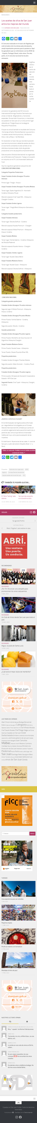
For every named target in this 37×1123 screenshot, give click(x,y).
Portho (17, 751)
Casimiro (15, 727)
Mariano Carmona (25, 743)
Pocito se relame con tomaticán (12, 947)
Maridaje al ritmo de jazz (9, 970)
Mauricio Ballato (11, 746)
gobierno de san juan (22, 738)
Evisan (13, 738)
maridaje (4, 746)
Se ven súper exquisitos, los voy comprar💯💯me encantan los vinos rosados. (20, 1056)
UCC (24, 475)
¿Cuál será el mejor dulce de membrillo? (16, 672)
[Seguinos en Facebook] (34, 512)
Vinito (3, 760)
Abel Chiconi (6, 722)
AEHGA (12, 722)
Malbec (6, 743)
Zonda (24, 760)
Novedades (5, 15)
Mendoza (19, 746)
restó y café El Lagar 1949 (26, 751)
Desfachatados (7, 735)
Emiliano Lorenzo (18, 735)
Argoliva (4, 472)
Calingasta (21, 724)
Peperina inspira (7, 923)
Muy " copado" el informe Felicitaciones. (21, 1029)
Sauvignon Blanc (27, 754)
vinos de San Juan (13, 759)
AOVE (26, 469)
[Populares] (26, 1022)
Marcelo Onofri (15, 743)
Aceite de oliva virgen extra (16, 469)
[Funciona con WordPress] (13, 1112)
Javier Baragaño (11, 740)
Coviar (23, 733)
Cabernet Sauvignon (11, 725)
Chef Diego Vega (21, 730)
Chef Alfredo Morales (27, 728)
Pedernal (6, 751)
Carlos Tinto (9, 727)
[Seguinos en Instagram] (31, 512)
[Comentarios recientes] (10, 1022)
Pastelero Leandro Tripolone (25, 748)
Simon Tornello (6, 757)
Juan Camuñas (21, 740)
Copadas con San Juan (11, 28)
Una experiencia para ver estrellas (13, 899)
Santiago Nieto (17, 754)
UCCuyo (12, 757)
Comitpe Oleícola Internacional (16, 472)
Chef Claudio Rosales (8, 730)
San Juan (7, 754)
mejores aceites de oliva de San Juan (11, 475)
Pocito (13, 751)
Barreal (17, 722)
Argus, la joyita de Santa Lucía (12, 646)
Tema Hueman (28, 1112)
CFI (19, 727)
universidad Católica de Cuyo (23, 757)
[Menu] (34, 2)
